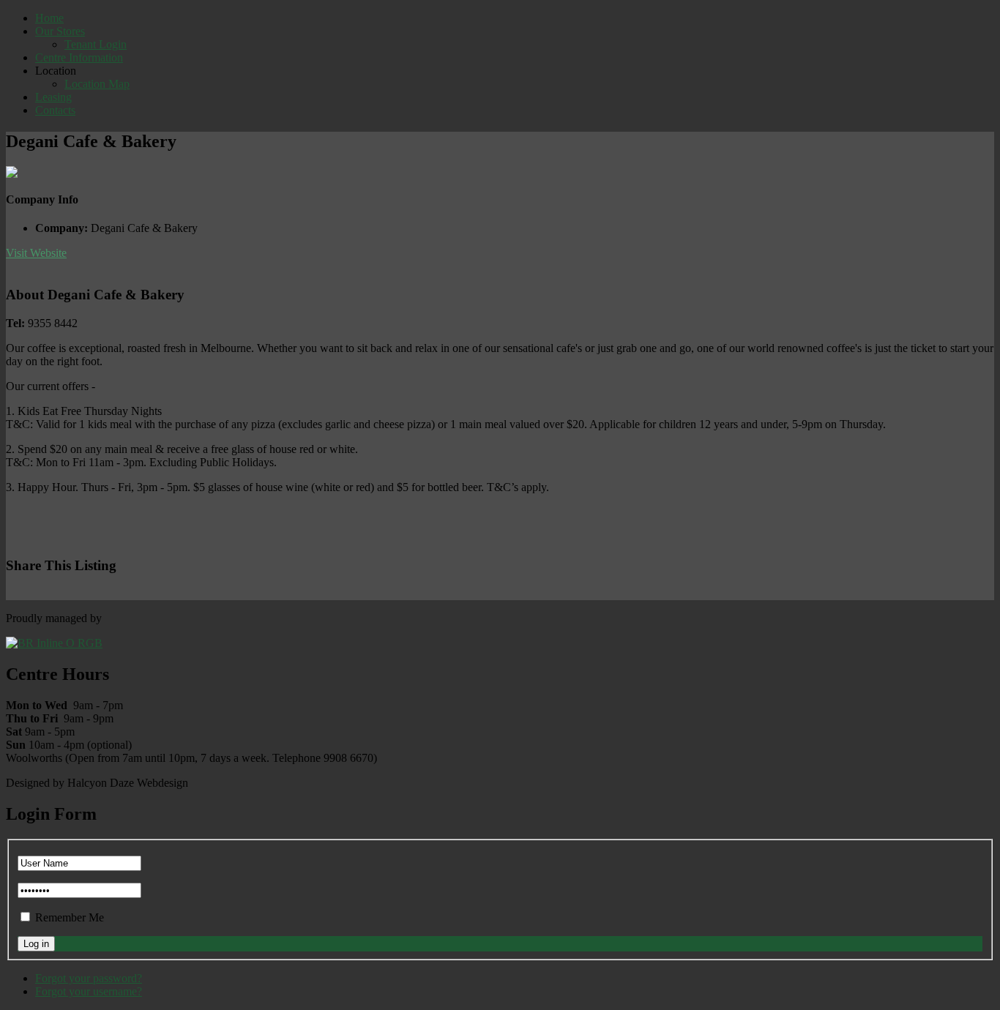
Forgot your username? (88, 991)
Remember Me (69, 917)
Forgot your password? (88, 978)
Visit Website (36, 253)
